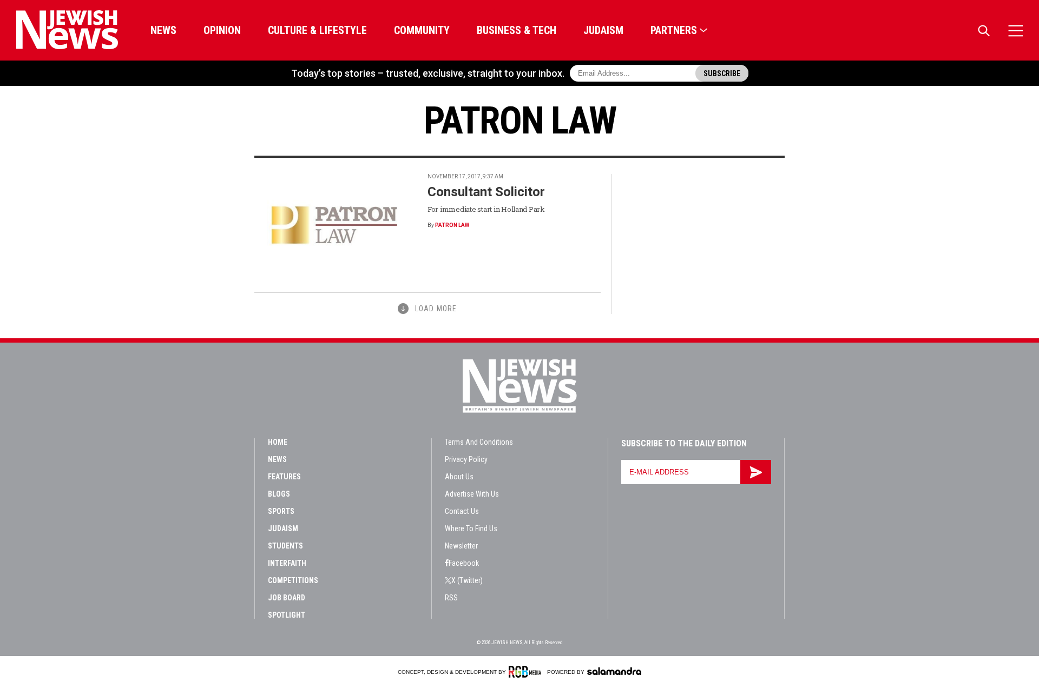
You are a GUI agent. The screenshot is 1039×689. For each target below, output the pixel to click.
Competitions (293, 580)
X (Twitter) (467, 580)
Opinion (222, 30)
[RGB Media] (527, 672)
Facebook (464, 563)
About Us (459, 476)
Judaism (603, 30)
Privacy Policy (466, 459)
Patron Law (452, 225)
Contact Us (462, 511)
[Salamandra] (614, 671)
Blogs (279, 494)
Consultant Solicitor (486, 191)
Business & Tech (516, 30)
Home (277, 442)
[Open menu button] (1016, 30)
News (163, 30)
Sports (281, 511)
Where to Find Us (471, 528)
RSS (451, 597)
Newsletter (461, 545)
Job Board (286, 597)
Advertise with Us (472, 494)
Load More (436, 308)
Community (422, 30)
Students (285, 545)
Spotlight (286, 615)
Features (284, 476)
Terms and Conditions (479, 442)
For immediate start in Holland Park (486, 209)
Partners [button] (673, 30)
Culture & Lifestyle (317, 30)
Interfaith (287, 563)
